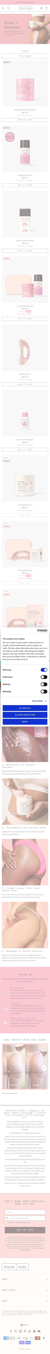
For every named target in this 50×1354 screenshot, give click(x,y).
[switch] (44, 677)
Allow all (25, 708)
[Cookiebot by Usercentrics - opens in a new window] (37, 630)
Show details (37, 701)
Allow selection (25, 715)
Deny (25, 722)
